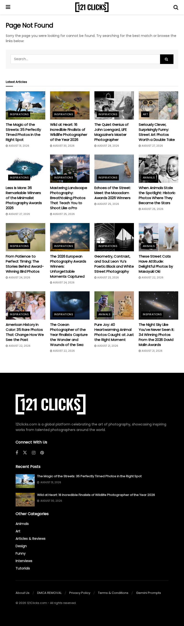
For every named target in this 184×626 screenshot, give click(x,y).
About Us (22, 593)
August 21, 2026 (107, 346)
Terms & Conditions (113, 593)
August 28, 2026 (108, 146)
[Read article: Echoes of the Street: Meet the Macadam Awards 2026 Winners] (114, 169)
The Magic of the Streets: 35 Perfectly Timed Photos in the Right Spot (23, 132)
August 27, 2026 (152, 146)
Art (145, 114)
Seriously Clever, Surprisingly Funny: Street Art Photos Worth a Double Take (157, 132)
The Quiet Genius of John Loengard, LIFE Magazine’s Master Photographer (111, 132)
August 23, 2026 (108, 277)
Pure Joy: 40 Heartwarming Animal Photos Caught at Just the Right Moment (114, 332)
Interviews (24, 560)
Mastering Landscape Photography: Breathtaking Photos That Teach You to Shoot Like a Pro (68, 197)
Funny (21, 553)
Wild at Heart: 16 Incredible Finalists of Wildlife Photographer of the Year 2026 (68, 132)
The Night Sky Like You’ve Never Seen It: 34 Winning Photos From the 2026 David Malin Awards (156, 334)
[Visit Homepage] (92, 7)
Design (21, 546)
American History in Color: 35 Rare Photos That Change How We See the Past (25, 332)
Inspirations (19, 114)
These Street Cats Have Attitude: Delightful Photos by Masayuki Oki (156, 264)
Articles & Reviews (31, 538)
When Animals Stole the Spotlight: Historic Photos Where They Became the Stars (157, 195)
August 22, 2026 (152, 277)
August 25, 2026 (63, 214)
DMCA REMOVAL (49, 593)
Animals (149, 177)
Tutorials (23, 568)
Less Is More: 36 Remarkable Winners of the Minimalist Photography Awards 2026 (24, 197)
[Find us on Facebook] (17, 453)
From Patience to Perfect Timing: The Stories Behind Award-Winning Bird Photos (25, 264)
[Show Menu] (8, 7)
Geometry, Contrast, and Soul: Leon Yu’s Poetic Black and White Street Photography (114, 264)
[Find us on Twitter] (25, 453)
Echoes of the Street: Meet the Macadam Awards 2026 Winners (112, 192)
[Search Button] (175, 7)
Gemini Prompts (148, 593)
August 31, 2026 (18, 146)
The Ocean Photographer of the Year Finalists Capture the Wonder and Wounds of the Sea (68, 334)
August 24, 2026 (19, 277)
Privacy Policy (79, 593)
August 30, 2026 (63, 146)
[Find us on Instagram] (33, 453)
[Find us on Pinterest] (42, 453)
